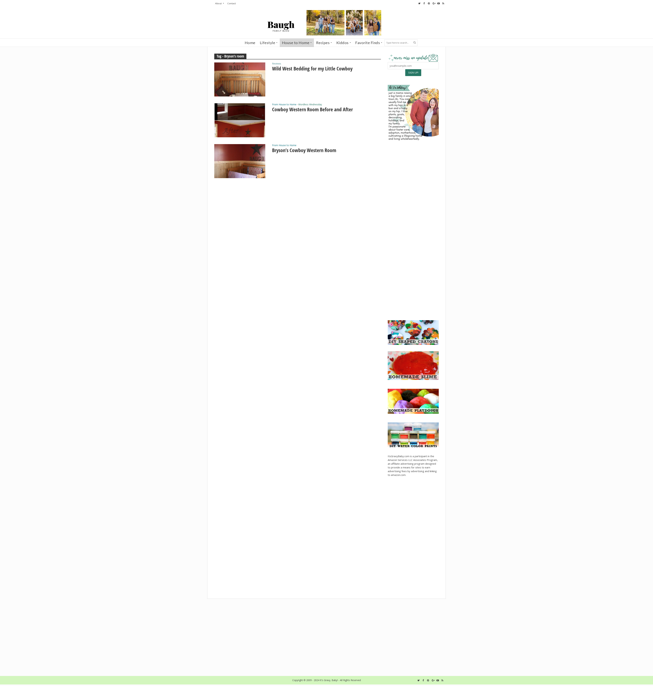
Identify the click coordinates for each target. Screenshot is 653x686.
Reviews (276, 63)
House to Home (295, 42)
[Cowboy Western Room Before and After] (239, 120)
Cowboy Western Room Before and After (312, 109)
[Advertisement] (413, 291)
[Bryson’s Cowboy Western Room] (239, 161)
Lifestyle (267, 42)
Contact (231, 3)
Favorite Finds (367, 42)
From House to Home (284, 104)
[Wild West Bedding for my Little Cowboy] (239, 79)
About (218, 3)
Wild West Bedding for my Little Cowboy (312, 69)
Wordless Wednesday (310, 104)
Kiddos (342, 42)
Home (250, 42)
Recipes (323, 42)
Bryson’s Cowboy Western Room (304, 150)
